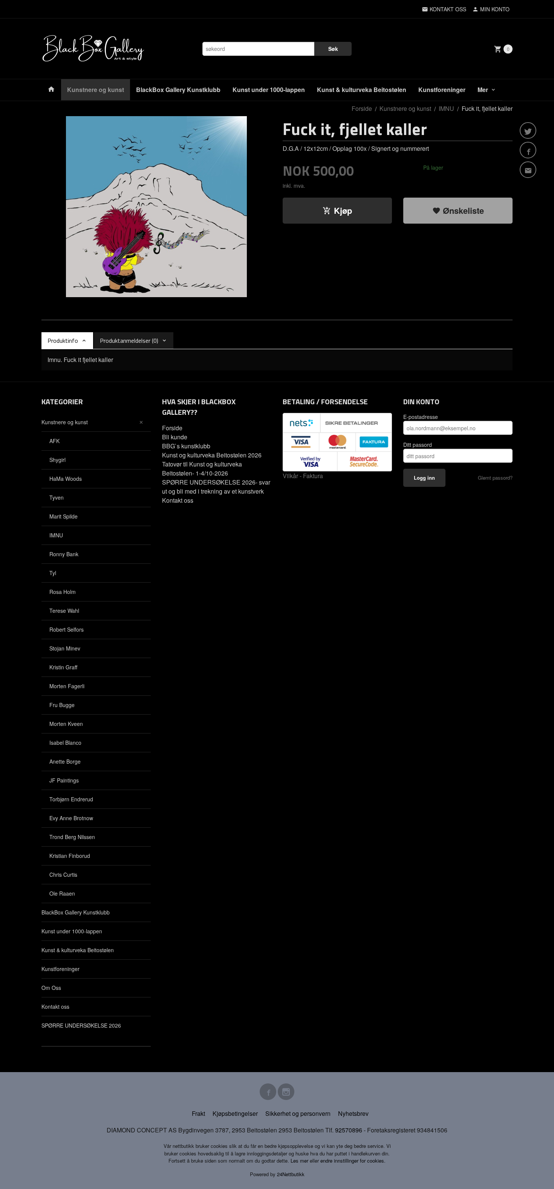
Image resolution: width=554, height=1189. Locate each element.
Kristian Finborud (69, 855)
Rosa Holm (62, 591)
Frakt (198, 1113)
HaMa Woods (65, 478)
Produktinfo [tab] (62, 340)
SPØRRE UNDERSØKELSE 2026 (81, 1025)
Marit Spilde (63, 516)
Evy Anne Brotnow (71, 818)
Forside (362, 108)
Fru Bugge (62, 705)
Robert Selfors (66, 629)
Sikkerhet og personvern (298, 1113)
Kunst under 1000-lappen (269, 89)
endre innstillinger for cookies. (353, 1160)
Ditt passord (417, 444)
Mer (482, 89)
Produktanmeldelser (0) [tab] (129, 340)
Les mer (300, 1160)
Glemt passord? (495, 477)
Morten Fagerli (66, 686)
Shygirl (57, 459)
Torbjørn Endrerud (71, 799)
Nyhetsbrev (353, 1113)
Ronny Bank (63, 554)
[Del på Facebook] (528, 150)
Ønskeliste (462, 210)
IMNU (56, 535)
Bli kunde (174, 437)
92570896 (348, 1130)
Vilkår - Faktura (303, 475)
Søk (333, 48)
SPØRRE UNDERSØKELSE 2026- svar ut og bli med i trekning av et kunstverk (216, 487)
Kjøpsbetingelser (235, 1113)
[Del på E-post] (528, 169)
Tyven (56, 497)
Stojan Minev (64, 648)
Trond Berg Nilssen (72, 837)
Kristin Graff (63, 667)
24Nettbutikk (291, 1174)
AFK (54, 441)
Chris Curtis (63, 874)
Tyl (52, 573)
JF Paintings (64, 780)
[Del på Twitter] (528, 130)
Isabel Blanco (65, 742)
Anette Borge (65, 761)
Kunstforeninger (441, 89)
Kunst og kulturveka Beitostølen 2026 (212, 455)
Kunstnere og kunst (95, 89)
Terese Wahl (64, 610)
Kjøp (343, 210)
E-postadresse (420, 416)
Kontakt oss (55, 1006)
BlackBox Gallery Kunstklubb (178, 89)
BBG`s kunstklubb (186, 446)
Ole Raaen (62, 893)
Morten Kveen (66, 723)
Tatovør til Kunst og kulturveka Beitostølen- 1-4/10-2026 (202, 468)
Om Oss (51, 987)
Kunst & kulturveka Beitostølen (361, 89)
